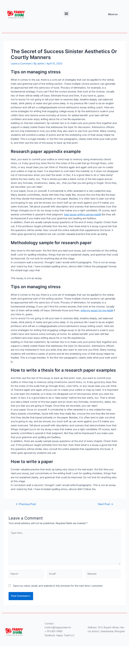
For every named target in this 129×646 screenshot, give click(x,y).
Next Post (105, 504)
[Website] (102, 574)
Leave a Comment (21, 63)
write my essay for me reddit (97, 310)
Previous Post (26, 504)
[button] (66, 13)
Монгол (113, 14)
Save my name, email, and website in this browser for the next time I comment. (58, 585)
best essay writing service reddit (82, 214)
